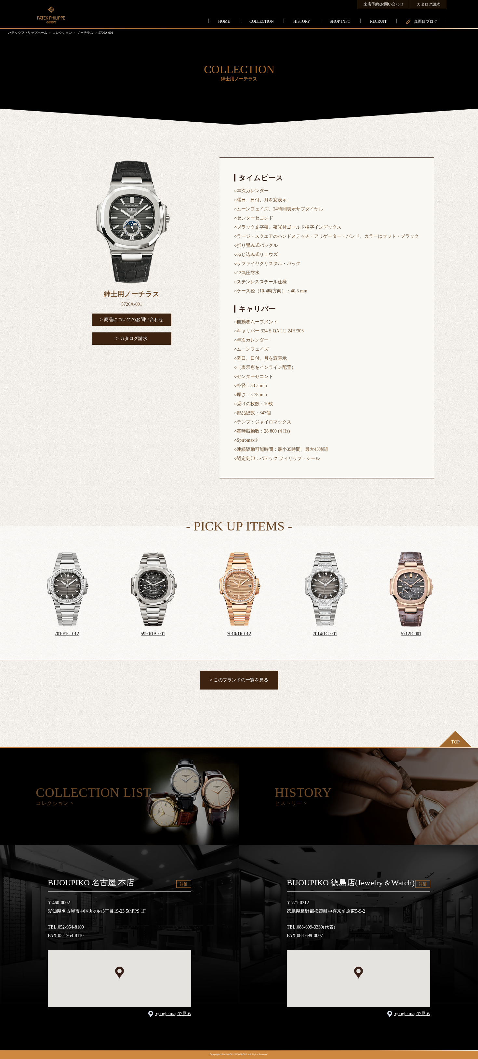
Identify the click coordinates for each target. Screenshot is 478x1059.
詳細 (184, 884)
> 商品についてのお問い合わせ (131, 319)
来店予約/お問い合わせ (384, 4)
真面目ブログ (425, 21)
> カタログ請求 (131, 338)
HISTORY (301, 21)
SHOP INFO (340, 21)
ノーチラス (85, 32)
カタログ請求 (428, 4)
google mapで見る (173, 1013)
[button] (119, 973)
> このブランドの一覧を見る (239, 679)
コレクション (62, 32)
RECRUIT (378, 21)
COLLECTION (261, 21)
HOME (224, 21)
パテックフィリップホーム (27, 32)
